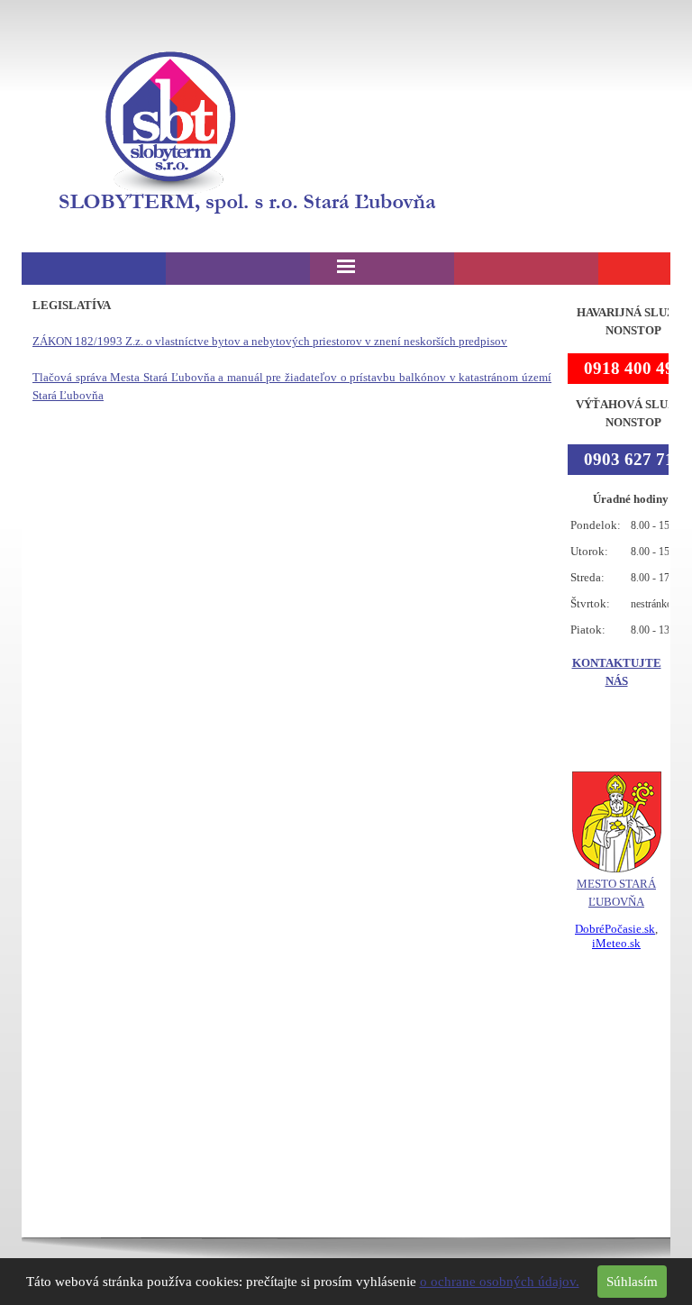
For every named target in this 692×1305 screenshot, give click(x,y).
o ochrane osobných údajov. (499, 1281)
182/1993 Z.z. (269, 341)
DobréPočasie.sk (615, 928)
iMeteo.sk (616, 943)
